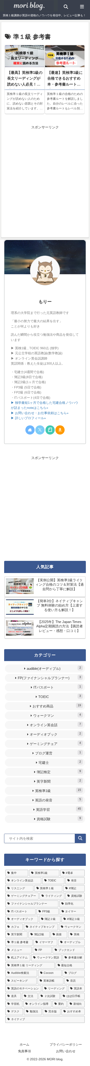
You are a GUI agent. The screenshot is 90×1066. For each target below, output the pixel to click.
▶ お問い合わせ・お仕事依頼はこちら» (40, 413)
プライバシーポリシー (66, 1044)
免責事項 (24, 1051)
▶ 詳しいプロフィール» (28, 418)
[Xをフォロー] (40, 430)
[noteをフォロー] (50, 430)
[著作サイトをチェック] (30, 430)
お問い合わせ (65, 1051)
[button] (80, 838)
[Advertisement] (45, 175)
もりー (45, 301)
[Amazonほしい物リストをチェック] (60, 430)
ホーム (24, 1044)
